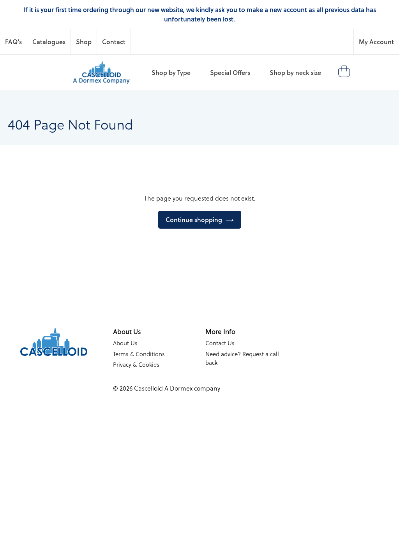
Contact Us (220, 343)
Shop (84, 41)
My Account (376, 41)
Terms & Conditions (139, 354)
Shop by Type (171, 72)
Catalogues (48, 41)
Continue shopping (194, 219)
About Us (125, 343)
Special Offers (230, 72)
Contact (113, 41)
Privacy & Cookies (136, 364)
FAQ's (13, 41)
